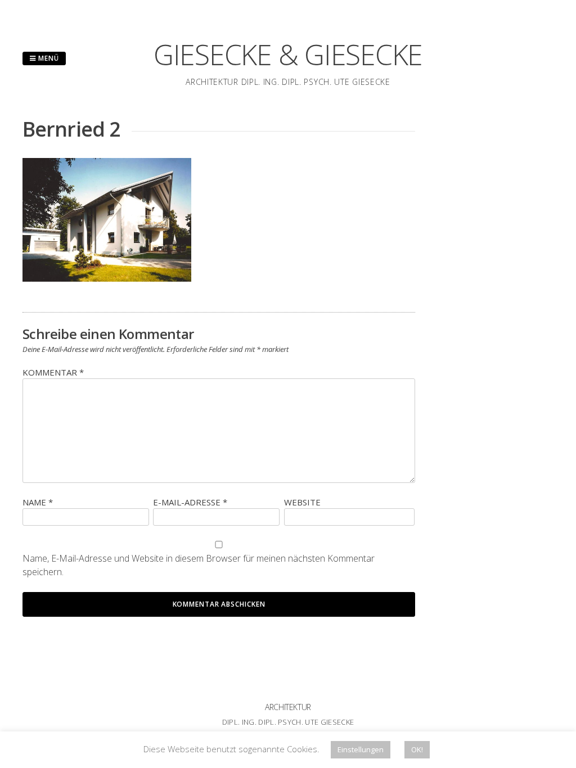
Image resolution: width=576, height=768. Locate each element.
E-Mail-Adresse (190, 502)
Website (302, 502)
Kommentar (53, 372)
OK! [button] (417, 749)
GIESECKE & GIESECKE (288, 54)
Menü (47, 58)
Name (37, 502)
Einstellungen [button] (361, 749)
